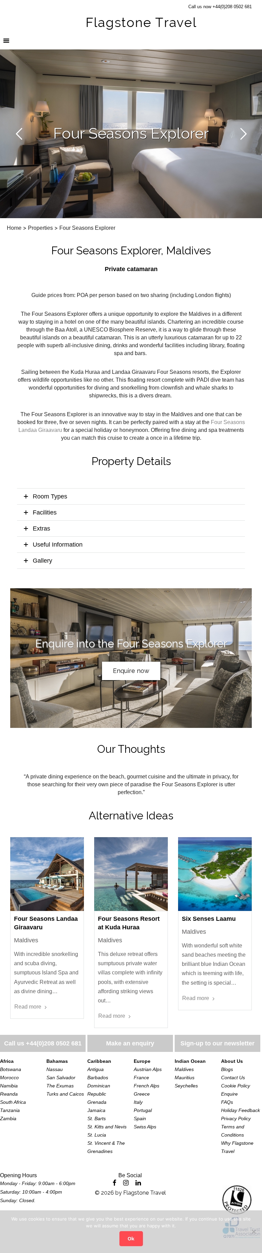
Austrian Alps (148, 1069)
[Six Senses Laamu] (215, 874)
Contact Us (233, 1077)
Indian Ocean (190, 1061)
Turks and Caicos (65, 1094)
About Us (232, 1061)
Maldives (184, 1069)
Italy (138, 1102)
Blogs (227, 1069)
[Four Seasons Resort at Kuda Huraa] (131, 874)
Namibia (9, 1085)
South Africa (13, 1102)
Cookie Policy (235, 1085)
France (141, 1077)
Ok (131, 1239)
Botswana (10, 1069)
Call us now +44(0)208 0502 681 (220, 6)
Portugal (143, 1110)
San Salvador (60, 1077)
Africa (7, 1061)
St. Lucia (96, 1135)
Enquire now (131, 670)
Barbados (97, 1077)
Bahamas (57, 1061)
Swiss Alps (145, 1126)
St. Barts (96, 1118)
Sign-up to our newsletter (217, 1043)
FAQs (227, 1102)
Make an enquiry (130, 1043)
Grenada (96, 1102)
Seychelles (186, 1085)
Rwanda (9, 1094)
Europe (142, 1061)
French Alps (146, 1085)
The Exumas (60, 1085)
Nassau (54, 1069)
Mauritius (184, 1077)
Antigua (95, 1069)
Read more (27, 1007)
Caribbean (99, 1061)
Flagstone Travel (144, 1192)
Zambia (8, 1118)
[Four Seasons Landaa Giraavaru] (47, 874)
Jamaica (96, 1110)
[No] (253, 1231)
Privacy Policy (236, 1118)
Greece (142, 1094)
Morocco (9, 1077)
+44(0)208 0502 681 (54, 1043)
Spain (140, 1118)
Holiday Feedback (240, 1110)
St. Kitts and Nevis (107, 1126)
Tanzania (10, 1110)
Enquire (229, 1094)
